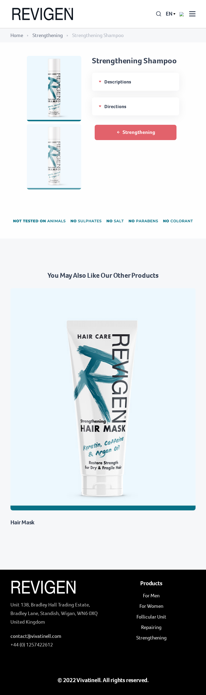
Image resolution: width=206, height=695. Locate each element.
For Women (151, 606)
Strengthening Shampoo (134, 60)
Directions (115, 106)
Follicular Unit (151, 616)
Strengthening (47, 35)
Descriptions (117, 82)
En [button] (169, 13)
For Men (151, 595)
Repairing (151, 627)
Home (16, 35)
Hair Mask (22, 522)
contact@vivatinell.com (35, 636)
